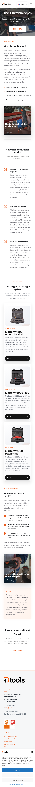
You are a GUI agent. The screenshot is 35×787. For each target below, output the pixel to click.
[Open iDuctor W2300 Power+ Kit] (17, 450)
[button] (32, 752)
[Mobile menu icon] (31, 4)
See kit (9, 358)
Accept (17, 770)
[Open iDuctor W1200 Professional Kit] (17, 331)
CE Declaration (8, 747)
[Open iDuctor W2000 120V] (17, 391)
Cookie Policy (12, 784)
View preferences (17, 780)
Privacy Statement (20, 784)
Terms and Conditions (10, 736)
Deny (17, 775)
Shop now (17, 29)
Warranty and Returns (10, 744)
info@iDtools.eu (10, 708)
